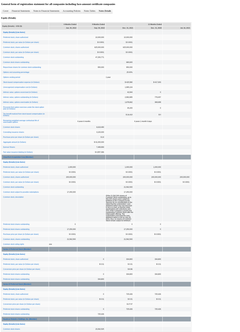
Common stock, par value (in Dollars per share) (21, 52)
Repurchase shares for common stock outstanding (22, 67)
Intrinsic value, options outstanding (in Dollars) (20, 97)
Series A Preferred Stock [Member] (17, 249)
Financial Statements (21, 11)
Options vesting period (11, 77)
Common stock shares (11, 127)
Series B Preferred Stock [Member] (17, 284)
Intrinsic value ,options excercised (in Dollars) (20, 92)
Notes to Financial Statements (46, 11)
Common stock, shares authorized (16, 47)
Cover (5, 11)
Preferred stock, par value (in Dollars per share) (21, 42)
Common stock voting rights (13, 244)
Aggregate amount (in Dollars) (14, 142)
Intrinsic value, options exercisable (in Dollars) (20, 102)
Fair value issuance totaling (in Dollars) (18, 152)
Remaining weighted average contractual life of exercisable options (21, 121)
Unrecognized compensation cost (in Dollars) (20, 87)
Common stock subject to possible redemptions (21, 192)
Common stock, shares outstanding (16, 239)
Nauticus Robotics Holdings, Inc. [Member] (20, 319)
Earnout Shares (9, 147)
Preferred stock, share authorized (15, 37)
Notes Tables (89, 11)
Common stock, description (13, 197)
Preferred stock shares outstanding (16, 224)
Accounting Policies (71, 11)
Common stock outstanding (13, 57)
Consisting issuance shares (13, 132)
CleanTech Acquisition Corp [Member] (18, 157)
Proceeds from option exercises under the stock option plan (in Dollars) (23, 108)
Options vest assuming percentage (16, 72)
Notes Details (105, 11)
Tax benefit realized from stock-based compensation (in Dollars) (24, 114)
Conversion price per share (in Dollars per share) (21, 269)
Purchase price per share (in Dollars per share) (21, 137)
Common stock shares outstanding (16, 62)
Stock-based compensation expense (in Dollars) (21, 82)
